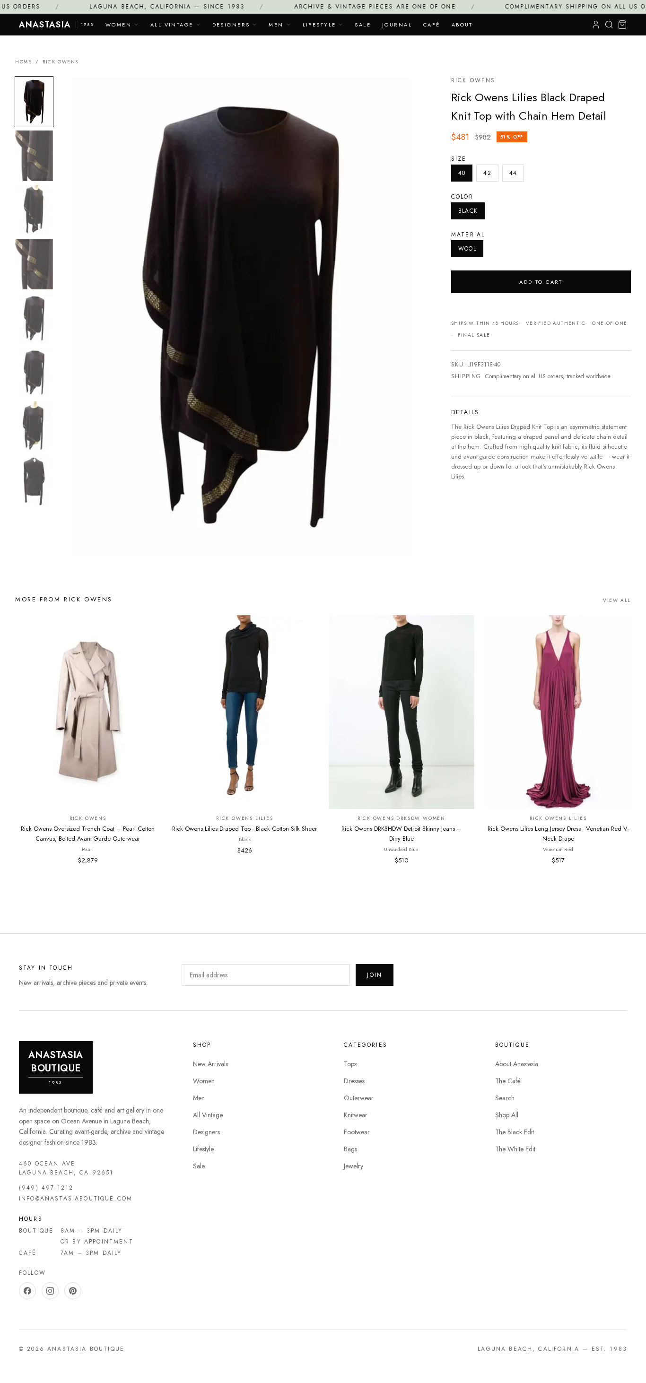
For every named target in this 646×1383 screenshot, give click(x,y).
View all (617, 600)
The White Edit (515, 1149)
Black (468, 211)
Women (118, 24)
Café (431, 24)
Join (374, 975)
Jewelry (353, 1166)
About (462, 24)
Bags (350, 1149)
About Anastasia (516, 1064)
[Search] (609, 24)
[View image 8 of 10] (34, 481)
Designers (231, 24)
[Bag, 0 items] (622, 24)
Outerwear (359, 1098)
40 (461, 173)
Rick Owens (61, 61)
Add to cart (541, 282)
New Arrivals (210, 1064)
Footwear (357, 1132)
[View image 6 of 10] (34, 373)
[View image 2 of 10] (34, 155)
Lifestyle (319, 24)
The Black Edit (514, 1132)
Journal (397, 24)
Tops (350, 1064)
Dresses (354, 1081)
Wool (467, 248)
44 (513, 173)
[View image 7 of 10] (34, 426)
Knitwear (355, 1115)
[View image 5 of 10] (34, 318)
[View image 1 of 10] (34, 102)
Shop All (506, 1115)
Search (505, 1098)
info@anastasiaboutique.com (75, 1198)
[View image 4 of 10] (34, 264)
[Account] (595, 24)
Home (23, 61)
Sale (363, 24)
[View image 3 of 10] (34, 210)
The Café (508, 1081)
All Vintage (171, 24)
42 (487, 173)
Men (276, 24)
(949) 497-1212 (46, 1187)
